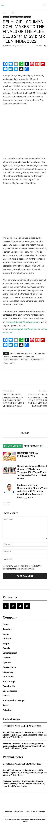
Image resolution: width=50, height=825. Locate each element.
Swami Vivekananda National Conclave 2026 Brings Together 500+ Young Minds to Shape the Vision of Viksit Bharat (32, 472)
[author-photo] (25, 429)
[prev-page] (4, 504)
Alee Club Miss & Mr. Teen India (21, 353)
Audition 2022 (40, 353)
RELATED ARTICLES (12, 446)
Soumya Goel (29, 356)
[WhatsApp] (23, 52)
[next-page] (8, 504)
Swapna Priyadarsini (11, 360)
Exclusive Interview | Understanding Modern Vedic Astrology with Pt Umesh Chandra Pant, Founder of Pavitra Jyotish (32, 491)
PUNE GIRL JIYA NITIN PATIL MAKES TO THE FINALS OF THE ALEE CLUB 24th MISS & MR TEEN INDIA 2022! (37, 400)
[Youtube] (27, 606)
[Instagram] (13, 606)
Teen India (24, 360)
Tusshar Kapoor (36, 360)
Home (5, 13)
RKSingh (8, 46)
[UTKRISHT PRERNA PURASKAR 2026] (9, 456)
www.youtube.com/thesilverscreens (23, 322)
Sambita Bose (17, 356)
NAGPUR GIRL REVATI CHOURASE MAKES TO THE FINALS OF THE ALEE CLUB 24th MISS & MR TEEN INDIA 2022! (13, 400)
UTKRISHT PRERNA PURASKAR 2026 (22, 726)
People (20, 17)
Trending (28, 17)
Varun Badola (8, 363)
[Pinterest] (17, 52)
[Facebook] (5, 52)
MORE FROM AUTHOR (33, 446)
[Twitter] (11, 52)
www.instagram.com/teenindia (23, 329)
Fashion (12, 13)
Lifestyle (13, 17)
